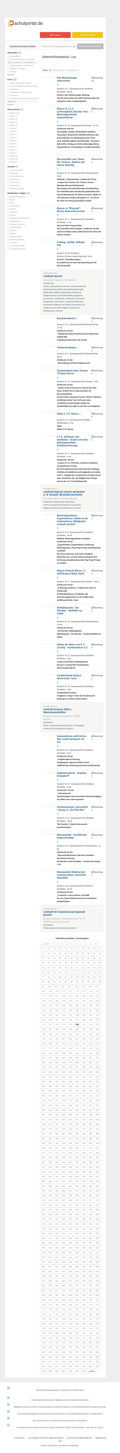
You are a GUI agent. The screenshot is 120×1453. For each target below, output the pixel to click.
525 (63, 1210)
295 (90, 1086)
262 (50, 1072)
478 (50, 1186)
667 (50, 1286)
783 (43, 1347)
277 (90, 1077)
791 (97, 1347)
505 (50, 1200)
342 (43, 1115)
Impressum (101, 1438)
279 (43, 1081)
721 (50, 1314)
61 (77, 968)
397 (50, 1143)
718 (90, 1309)
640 (50, 1271)
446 (77, 1167)
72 (77, 972)
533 (56, 1214)
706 (70, 1305)
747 (43, 1328)
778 (70, 1343)
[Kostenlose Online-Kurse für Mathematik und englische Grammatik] (60, 1397)
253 (50, 1067)
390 (63, 1138)
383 (77, 1134)
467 (97, 1176)
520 (90, 1205)
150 (83, 1010)
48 (66, 963)
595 (50, 1248)
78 (49, 977)
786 (63, 1347)
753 (83, 1328)
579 (63, 1238)
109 (50, 991)
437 (77, 1162)
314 (97, 1096)
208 (50, 1044)
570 (63, 1233)
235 (50, 1058)
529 (90, 1210)
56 (49, 968)
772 (90, 1338)
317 (56, 1100)
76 (100, 972)
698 (77, 1300)
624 (63, 1262)
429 (83, 1157)
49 (71, 963)
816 (83, 1362)
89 (49, 982)
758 (56, 1333)
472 (70, 1181)
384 (83, 1134)
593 (97, 1243)
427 (70, 1157)
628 (90, 1262)
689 (77, 1295)
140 (77, 1005)
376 (90, 1129)
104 (76, 987)
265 (70, 1072)
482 (77, 1186)
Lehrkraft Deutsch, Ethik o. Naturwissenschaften (57, 711)
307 (50, 1096)
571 (70, 1233)
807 (83, 1357)
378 (43, 1134)
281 (56, 1081)
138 (63, 1005)
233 (97, 1053)
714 (63, 1309)
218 (56, 1048)
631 (50, 1267)
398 (56, 1143)
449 (97, 1167)
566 (97, 1229)
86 (94, 977)
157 (70, 1015)
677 (56, 1290)
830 (56, 1371)
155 (56, 1015)
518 (77, 1205)
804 (63, 1357)
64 (94, 968)
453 (63, 1172)
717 (83, 1309)
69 (60, 972)
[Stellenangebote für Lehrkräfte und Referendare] (60, 1387)
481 (70, 1186)
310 (70, 1096)
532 (50, 1214)
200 (56, 1039)
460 (50, 1176)
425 (56, 1157)
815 (77, 1362)
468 (43, 1181)
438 (83, 1162)
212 (77, 1044)
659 (56, 1281)
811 (50, 1362)
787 (70, 1347)
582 (83, 1238)
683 (97, 1290)
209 (56, 1044)
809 (97, 1357)
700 (90, 1300)
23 (49, 953)
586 (50, 1243)
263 (56, 1072)
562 (70, 1229)
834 (83, 1371)
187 (90, 1029)
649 (50, 1276)
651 (63, 1276)
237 (63, 1058)
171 (43, 1024)
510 (83, 1200)
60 (71, 968)
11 (43, 948)
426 (63, 1157)
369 (43, 1129)
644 (77, 1271)
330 (83, 1105)
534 (63, 1214)
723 (63, 1314)
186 (83, 1029)
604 (50, 1252)
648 (43, 1276)
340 (90, 1110)
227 (56, 1053)
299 (56, 1091)
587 (56, 1243)
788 (77, 1347)
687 (63, 1295)
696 (63, 1300)
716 (77, 1309)
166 (70, 1020)
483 (83, 1186)
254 (56, 1067)
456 (83, 1172)
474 (83, 1181)
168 (83, 1020)
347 (77, 1115)
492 (83, 1191)
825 (83, 1366)
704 (56, 1305)
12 (49, 948)
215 (97, 1044)
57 (54, 968)
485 (97, 1186)
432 (43, 1162)
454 (70, 1172)
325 (50, 1105)
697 (70, 1300)
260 (97, 1067)
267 (83, 1072)
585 (43, 1243)
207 (43, 1044)
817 (90, 1362)
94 (77, 982)
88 (43, 982)
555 (83, 1224)
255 (63, 1067)
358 (90, 1120)
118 (50, 996)
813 (63, 1362)
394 (90, 1138)
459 (43, 1176)
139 (70, 1005)
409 (70, 1148)
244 (50, 1062)
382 (70, 1134)
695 (56, 1300)
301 (70, 1091)
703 (50, 1305)
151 (90, 1010)
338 (77, 1110)
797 (77, 1352)
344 (56, 1115)
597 (63, 1248)
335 (56, 1110)
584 (97, 1238)
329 (77, 1105)
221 (77, 1048)
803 (56, 1357)
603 (43, 1252)
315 (43, 1100)
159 (83, 1015)
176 (77, 1024)
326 (56, 1105)
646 (90, 1271)
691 (90, 1295)
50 (77, 963)
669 (63, 1286)
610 (90, 1252)
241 (90, 1058)
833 (77, 1371)
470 (56, 1181)
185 (77, 1029)
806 (77, 1357)
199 (50, 1039)
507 (63, 1200)
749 (56, 1328)
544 (70, 1219)
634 (70, 1267)
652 (70, 1276)
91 (60, 982)
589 (70, 1243)
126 (43, 1001)
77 (43, 977)
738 (43, 1324)
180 (43, 1029)
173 (56, 1024)
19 (89, 948)
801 (43, 1357)
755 (97, 1328)
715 (70, 1309)
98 (100, 982)
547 (90, 1219)
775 (50, 1343)
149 (77, 1010)
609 (83, 1252)
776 (56, 1343)
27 (71, 953)
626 (77, 1262)
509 (77, 1200)
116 (97, 991)
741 (63, 1324)
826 (90, 1366)
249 (83, 1062)
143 (97, 1005)
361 (50, 1124)
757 (50, 1333)
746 (97, 1324)
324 (43, 1105)
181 (50, 1029)
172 (50, 1024)
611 (97, 1252)
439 (90, 1162)
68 (54, 972)
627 (83, 1262)
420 (83, 1153)
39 (77, 958)
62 (83, 968)
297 (43, 1091)
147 (63, 1010)
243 (43, 1062)
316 (50, 1100)
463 (70, 1176)
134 (97, 1001)
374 (77, 1129)
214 (90, 1044)
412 (90, 1148)
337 (70, 1110)
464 (77, 1176)
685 (50, 1295)
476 (97, 1181)
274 (70, 1077)
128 (56, 1001)
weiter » (92, 1371)
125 (97, 996)
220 (70, 1048)
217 (50, 1048)
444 (63, 1167)
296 (97, 1086)
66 (43, 972)
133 (90, 1001)
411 (83, 1148)
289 (50, 1086)
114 (83, 991)
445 (70, 1167)
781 (90, 1343)
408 (63, 1148)
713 (56, 1309)
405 (43, 1148)
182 (56, 1029)
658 (50, 1281)
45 (49, 963)
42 (94, 958)
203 (77, 1039)
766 (50, 1338)
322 (90, 1100)
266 (77, 1072)
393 (83, 1138)
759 (63, 1333)
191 (56, 1034)
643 (70, 1271)
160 (90, 1015)
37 (66, 958)
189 (43, 1034)
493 (90, 1191)
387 (43, 1138)
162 (43, 1020)
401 (77, 1143)
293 (77, 1086)
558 (43, 1229)
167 (77, 1020)
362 (56, 1124)
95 (83, 982)
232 (90, 1053)
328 (70, 1105)
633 (63, 1267)
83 (77, 977)
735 (83, 1319)
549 (43, 1224)
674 (97, 1286)
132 (83, 1001)
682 (90, 1290)
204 (83, 1039)
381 (63, 1134)
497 (56, 1195)
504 (43, 1200)
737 (97, 1319)
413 (97, 1148)
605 (56, 1252)
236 (56, 1058)
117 (43, 996)
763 (90, 1333)
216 (43, 1048)
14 (60, 948)
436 (70, 1162)
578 (56, 1238)
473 (77, 1181)
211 (70, 1044)
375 (83, 1129)
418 (70, 1153)
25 (60, 953)
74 (89, 972)
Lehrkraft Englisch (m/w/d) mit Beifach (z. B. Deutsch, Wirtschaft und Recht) (64, 493)
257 (77, 1067)
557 (97, 1224)
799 (90, 1352)
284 (77, 1081)
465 (83, 1176)
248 (77, 1062)
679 (70, 1290)
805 (70, 1357)
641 (56, 1271)
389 (56, 1138)
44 (43, 963)
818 (97, 1362)
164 (56, 1020)
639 (43, 1271)
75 (94, 972)
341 (97, 1110)
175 (70, 1024)
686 (56, 1295)
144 (43, 1010)
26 (66, 953)
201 (63, 1039)
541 (50, 1219)
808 (90, 1357)
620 (97, 1257)
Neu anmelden (88, 35)
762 (83, 1333)
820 (50, 1366)
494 (97, 1191)
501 (83, 1195)
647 (97, 1271)
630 (43, 1267)
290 (56, 1086)
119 (56, 996)
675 (43, 1290)
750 (63, 1328)
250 (90, 1062)
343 (50, 1115)
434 (56, 1162)
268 (90, 1072)
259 (90, 1067)
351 (43, 1120)
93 (71, 982)
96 (89, 982)
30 (89, 953)
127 (50, 1001)
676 (50, 1290)
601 (90, 1248)
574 (90, 1233)
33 (43, 958)
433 (50, 1162)
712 (50, 1309)
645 (83, 1271)
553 (70, 1224)
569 (56, 1233)
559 (50, 1229)
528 (83, 1210)
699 (83, 1300)
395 (97, 1138)
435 (63, 1162)
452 (56, 1172)
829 (50, 1371)
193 (70, 1034)
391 (70, 1138)
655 (90, 1276)
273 (63, 1077)
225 (43, 1053)
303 (83, 1091)
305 (97, 1091)
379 (50, 1134)
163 (50, 1020)
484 (90, 1186)
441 (43, 1167)
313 (90, 1096)
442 (50, 1167)
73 (83, 972)
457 (90, 1172)
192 (63, 1034)
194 (77, 1034)
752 (77, 1328)
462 (63, 1176)
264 (63, 1072)
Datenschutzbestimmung (79, 1438)
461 (56, 1176)
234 (43, 1058)
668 (56, 1286)
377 (97, 1129)
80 (60, 977)
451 (50, 1172)
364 (70, 1124)
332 (97, 1105)
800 (97, 1352)
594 (43, 1248)
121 (70, 996)
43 (100, 958)
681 (83, 1290)
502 (90, 1195)
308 (56, 1096)
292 (70, 1086)
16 (71, 948)
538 (90, 1214)
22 (43, 953)
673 (90, 1286)
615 (63, 1257)
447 (83, 1167)
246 (63, 1062)
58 (60, 968)
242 (97, 1058)
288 (43, 1086)
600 (83, 1248)
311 (77, 1096)
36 (60, 958)
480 (63, 1186)
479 (56, 1186)
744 (83, 1324)
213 (83, 1044)
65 (100, 968)
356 (77, 1120)
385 (90, 1134)
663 (83, 1281)
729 (43, 1319)
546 (83, 1219)
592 (90, 1243)
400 (70, 1143)
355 (70, 1120)
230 (77, 1053)
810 (43, 1362)
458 (97, 1172)
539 (97, 1214)
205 (90, 1039)
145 (50, 1010)
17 (77, 948)
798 (83, 1352)
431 (97, 1157)
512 (97, 1200)
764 (97, 1333)
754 (90, 1328)
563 (77, 1229)
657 (43, 1281)
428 (77, 1157)
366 (83, 1124)
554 (77, 1224)
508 (70, 1200)
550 (50, 1224)
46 (54, 963)
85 (89, 977)
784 (50, 1347)
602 (97, 1248)
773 (97, 1338)
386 (97, 1134)
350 (97, 1115)
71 (71, 972)
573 (83, 1233)
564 (83, 1229)
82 (71, 977)
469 (50, 1181)
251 (97, 1062)
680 (77, 1290)
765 (43, 1338)
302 (77, 1091)
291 (63, 1086)
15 (66, 948)
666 (43, 1286)
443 (56, 1167)
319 (70, 1100)
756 (43, 1333)
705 (63, 1305)
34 (49, 958)
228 (63, 1053)
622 (50, 1262)
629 (97, 1262)
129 (63, 1001)
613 (50, 1257)
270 (43, 1077)
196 (90, 1034)
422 (97, 1153)
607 (70, 1252)
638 (97, 1267)
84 (83, 977)
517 (70, 1205)
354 (63, 1120)
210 (63, 1044)
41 (89, 958)
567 (43, 1233)
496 (50, 1195)
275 (77, 1077)
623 (56, 1262)
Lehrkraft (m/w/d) (52, 276)
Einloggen (56, 35)
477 (43, 1186)
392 (77, 1138)
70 (66, 972)
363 (63, 1124)
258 (83, 1067)
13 (54, 948)
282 (63, 1081)
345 (63, 1115)
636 (83, 1267)
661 (70, 1281)
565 (90, 1229)
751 (70, 1328)
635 (77, 1267)
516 (63, 1205)
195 (83, 1034)
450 (43, 1172)
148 (70, 1010)
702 (43, 1305)
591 (83, 1243)
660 (63, 1281)
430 (90, 1157)
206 (97, 1039)
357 (83, 1120)
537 (83, 1214)
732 (63, 1319)
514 (50, 1205)
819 (43, 1366)
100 (49, 987)
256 (70, 1067)
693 (43, 1300)
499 (70, 1195)
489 (63, 1191)
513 (43, 1205)
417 (63, 1153)
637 (90, 1267)
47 (60, 963)
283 (70, 1081)
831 (63, 1371)
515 (56, 1205)
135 (43, 1005)
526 (70, 1210)
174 (63, 1024)
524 (56, 1210)
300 (63, 1091)
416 (56, 1153)
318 (63, 1100)
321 (83, 1100)
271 (50, 1077)
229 (70, 1053)
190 (50, 1034)
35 (54, 958)
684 (43, 1295)
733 (70, 1319)
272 (56, 1077)
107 (96, 987)
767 (56, 1338)
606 (63, 1252)
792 (43, 1352)
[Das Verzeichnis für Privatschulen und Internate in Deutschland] (60, 1418)
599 (77, 1248)
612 (43, 1257)
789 (83, 1347)
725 (77, 1314)
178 (90, 1024)
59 (66, 968)
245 (56, 1062)
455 (77, 1172)
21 (100, 948)
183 (63, 1029)
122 (77, 996)
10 (96, 944)
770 (77, 1338)
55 (43, 968)
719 (97, 1309)
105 (82, 987)
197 (97, 1034)
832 (70, 1371)
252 (43, 1067)
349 (90, 1115)
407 (56, 1148)
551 (56, 1224)
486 (43, 1191)
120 (63, 996)
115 (90, 991)
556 (90, 1224)
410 (77, 1148)
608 (77, 1252)
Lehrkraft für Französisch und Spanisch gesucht (64, 913)
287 (97, 1081)
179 (97, 1024)
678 (63, 1290)
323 (97, 1100)
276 (83, 1077)
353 (56, 1120)
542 (56, 1219)
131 (77, 1001)
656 (97, 1276)
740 (56, 1324)
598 (70, 1248)
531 (43, 1214)
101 (55, 987)
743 (77, 1324)
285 (83, 1081)
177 (83, 1024)
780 (83, 1343)
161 (97, 1015)
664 (90, 1281)
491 (77, 1191)
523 (50, 1210)
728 (97, 1314)
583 (90, 1238)
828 (43, 1371)
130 (70, 1001)
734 (77, 1319)
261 (43, 1072)
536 (77, 1214)
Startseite (19, 1438)
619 (90, 1257)
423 (43, 1157)
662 (77, 1281)
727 (90, 1314)
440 (97, 1162)
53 (94, 963)
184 (70, 1029)
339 (83, 1110)
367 (90, 1124)
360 (43, 1124)
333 (43, 1110)
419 (77, 1153)
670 (70, 1286)
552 (63, 1224)
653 (77, 1276)
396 (43, 1143)
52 (89, 963)
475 (90, 1181)
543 (63, 1219)
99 (43, 987)
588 (63, 1243)
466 (90, 1176)
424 (50, 1157)
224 (97, 1048)
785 (56, 1347)
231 (83, 1053)
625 (70, 1262)
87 (100, 977)
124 (90, 996)
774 (43, 1343)
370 (50, 1129)
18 (83, 948)
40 (83, 958)
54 (100, 963)
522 (43, 1210)
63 (89, 968)
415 (50, 1153)
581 (77, 1238)
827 (97, 1366)
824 (77, 1366)
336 (63, 1110)
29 (83, 953)
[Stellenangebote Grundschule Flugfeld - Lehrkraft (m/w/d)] (96, 272)
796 (70, 1352)
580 (70, 1238)
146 (56, 1010)
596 (56, 1248)
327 (63, 1105)
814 (70, 1362)
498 (63, 1195)
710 (97, 1305)
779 (77, 1343)
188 (97, 1029)
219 (63, 1048)
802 (50, 1357)
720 (43, 1314)
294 (83, 1086)
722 (56, 1314)
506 (56, 1200)
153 (43, 1015)
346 (70, 1115)
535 (70, 1214)
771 (83, 1338)
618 (83, 1257)
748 (50, 1328)
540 (43, 1219)
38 (71, 958)
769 (70, 1338)
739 (50, 1324)
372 (63, 1129)
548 (97, 1219)
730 (50, 1319)
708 (83, 1305)
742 (70, 1324)
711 (43, 1309)
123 (83, 996)
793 (50, 1352)
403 (90, 1143)
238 (70, 1058)
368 (97, 1124)
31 (94, 953)
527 (77, 1210)
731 (56, 1319)
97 (94, 982)
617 (77, 1257)
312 (83, 1096)
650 (56, 1276)
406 (50, 1148)
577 (50, 1238)
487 (50, 1191)
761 (77, 1333)
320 (77, 1100)
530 (97, 1210)
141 (83, 1005)
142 (90, 1005)
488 (56, 1191)
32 (100, 953)
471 (63, 1181)
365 (77, 1124)
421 (90, 1153)
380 (56, 1134)
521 (97, 1205)
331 (90, 1105)
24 (54, 953)
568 (50, 1233)
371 (56, 1129)
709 (90, 1305)
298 (50, 1091)
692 (97, 1295)
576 (43, 1238)
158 (77, 1015)
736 (90, 1319)
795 (63, 1352)
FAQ (60, 1441)
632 (56, 1267)
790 (90, 1347)
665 (97, 1281)
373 (70, 1129)
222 (83, 1048)
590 (77, 1243)
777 (63, 1343)
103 (69, 987)
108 (43, 991)
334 (50, 1110)
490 (70, 1191)
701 (97, 1300)
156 (63, 1015)
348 (83, 1115)
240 (83, 1058)
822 (63, 1366)
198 (43, 1039)
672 (83, 1286)
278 (97, 1077)
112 (70, 991)
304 (90, 1091)
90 (54, 982)
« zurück (45, 944)
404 (97, 1143)
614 (56, 1257)
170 (97, 1020)
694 (50, 1300)
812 (56, 1362)
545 (77, 1219)
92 (66, 982)
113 (77, 991)
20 (94, 948)
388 (50, 1138)
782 (97, 1343)
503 (97, 1195)
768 (63, 1338)
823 (70, 1366)
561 (63, 1229)
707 (77, 1305)
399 (63, 1143)
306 (43, 1096)
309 (63, 1096)
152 (97, 1010)
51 (83, 963)
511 (90, 1200)
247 (70, 1062)
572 (77, 1233)
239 (77, 1058)
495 (43, 1195)
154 (50, 1015)
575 (97, 1233)
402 (83, 1143)
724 (70, 1314)
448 (90, 1167)
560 (56, 1229)
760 (70, 1333)
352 (50, 1120)
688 (70, 1295)
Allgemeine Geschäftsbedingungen (46, 1438)
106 (89, 987)
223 (90, 1048)
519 (83, 1205)
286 (90, 1081)
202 (70, 1039)
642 (63, 1271)
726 (83, 1314)
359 (97, 1120)
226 (50, 1053)
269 (97, 1072)
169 (90, 1020)
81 (66, 977)
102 (62, 987)
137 (56, 1005)
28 (77, 953)
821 (56, 1366)
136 (50, 1005)
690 (83, 1295)
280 (50, 1081)
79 (54, 977)
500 (77, 1195)
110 (56, 991)
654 (83, 1276)
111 (63, 991)
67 (49, 972)
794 (56, 1352)
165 (63, 1020)
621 (43, 1262)
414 (43, 1153)
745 (90, 1324)
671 (77, 1286)
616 (70, 1257)
